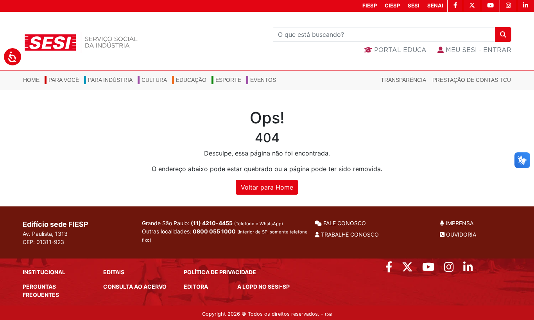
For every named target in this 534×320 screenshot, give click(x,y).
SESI (413, 5)
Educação (191, 80)
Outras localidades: (225, 235)
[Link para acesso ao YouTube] (428, 269)
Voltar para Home (267, 187)
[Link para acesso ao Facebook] (388, 269)
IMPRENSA (458, 223)
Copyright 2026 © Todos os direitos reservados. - (267, 314)
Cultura (154, 80)
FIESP (369, 5)
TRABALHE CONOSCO (349, 234)
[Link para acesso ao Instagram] (449, 269)
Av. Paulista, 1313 (45, 233)
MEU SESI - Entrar (477, 50)
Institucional (44, 272)
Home (31, 80)
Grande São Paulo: (212, 223)
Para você (63, 80)
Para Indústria (110, 80)
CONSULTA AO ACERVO (135, 286)
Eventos (263, 80)
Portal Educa (399, 50)
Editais (113, 272)
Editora (196, 286)
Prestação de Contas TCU (471, 80)
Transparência (403, 80)
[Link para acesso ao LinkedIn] (468, 269)
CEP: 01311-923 (43, 242)
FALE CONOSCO (344, 223)
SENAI (435, 5)
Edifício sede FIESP (55, 224)
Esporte (228, 80)
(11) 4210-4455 (212, 223)
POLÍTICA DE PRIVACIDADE (220, 272)
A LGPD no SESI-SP (263, 286)
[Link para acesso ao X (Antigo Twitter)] (407, 269)
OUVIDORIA (460, 234)
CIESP (392, 5)
